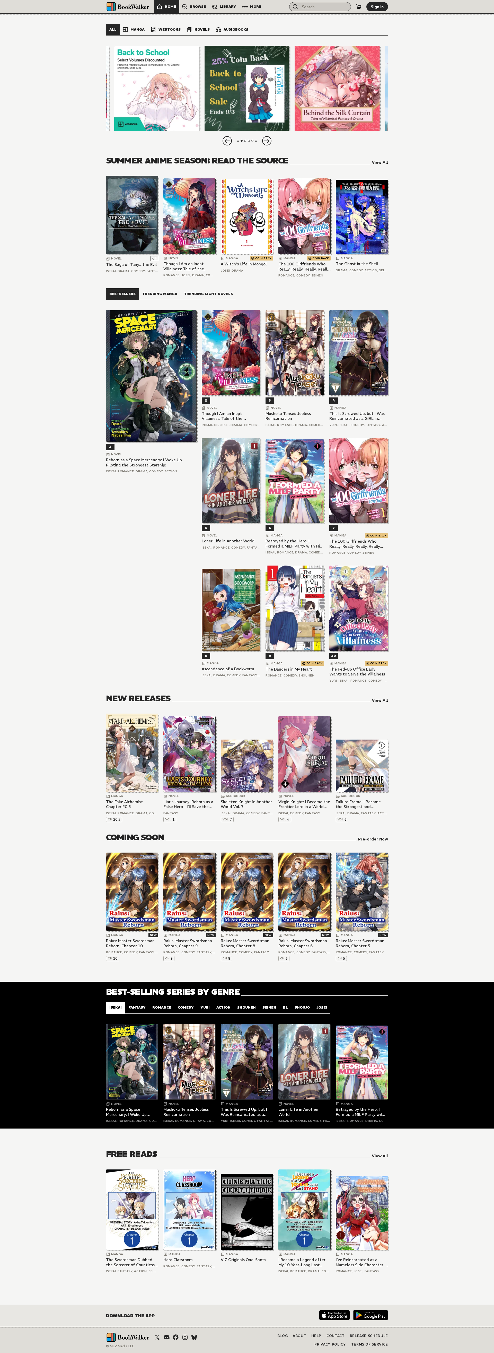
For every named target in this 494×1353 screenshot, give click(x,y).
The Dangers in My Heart (289, 669)
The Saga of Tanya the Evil (131, 264)
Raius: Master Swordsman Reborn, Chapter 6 (302, 943)
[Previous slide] (227, 140)
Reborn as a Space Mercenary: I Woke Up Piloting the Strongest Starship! (144, 462)
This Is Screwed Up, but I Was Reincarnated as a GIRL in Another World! (357, 416)
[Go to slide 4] (249, 141)
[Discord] (166, 1337)
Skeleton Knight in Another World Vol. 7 (246, 804)
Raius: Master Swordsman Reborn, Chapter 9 (187, 943)
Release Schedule (369, 1336)
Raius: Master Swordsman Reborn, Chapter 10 (130, 943)
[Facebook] (176, 1337)
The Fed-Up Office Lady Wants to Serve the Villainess (357, 672)
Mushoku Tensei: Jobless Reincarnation (288, 416)
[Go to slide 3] (245, 141)
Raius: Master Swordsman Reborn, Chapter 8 (245, 943)
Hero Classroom (178, 1259)
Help (316, 1336)
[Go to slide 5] (252, 141)
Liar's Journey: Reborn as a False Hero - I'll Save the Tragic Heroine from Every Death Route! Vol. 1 (188, 804)
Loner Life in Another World (228, 541)
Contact (336, 1336)
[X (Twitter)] (157, 1337)
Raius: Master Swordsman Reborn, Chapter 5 (360, 943)
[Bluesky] (194, 1337)
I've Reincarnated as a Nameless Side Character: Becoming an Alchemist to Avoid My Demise (360, 1262)
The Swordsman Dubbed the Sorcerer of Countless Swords (130, 1262)
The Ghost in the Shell (357, 263)
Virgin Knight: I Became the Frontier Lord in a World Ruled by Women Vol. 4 (304, 804)
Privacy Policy (330, 1344)
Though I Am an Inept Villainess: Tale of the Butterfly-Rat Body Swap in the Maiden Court (187, 266)
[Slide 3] (337, 88)
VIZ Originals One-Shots (243, 1259)
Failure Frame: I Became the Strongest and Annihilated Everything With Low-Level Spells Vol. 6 (361, 804)
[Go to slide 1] (238, 141)
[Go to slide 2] (242, 141)
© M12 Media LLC (120, 1346)
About (299, 1336)
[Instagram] (185, 1337)
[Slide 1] (156, 88)
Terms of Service (369, 1344)
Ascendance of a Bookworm (228, 668)
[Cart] (358, 6)
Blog (282, 1336)
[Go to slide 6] (256, 141)
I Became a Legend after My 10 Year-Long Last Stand (301, 1262)
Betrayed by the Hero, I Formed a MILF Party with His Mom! (294, 544)
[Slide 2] (246, 88)
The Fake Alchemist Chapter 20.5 (124, 804)
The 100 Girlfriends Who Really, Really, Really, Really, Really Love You (304, 267)
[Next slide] (266, 140)
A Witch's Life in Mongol (244, 264)
